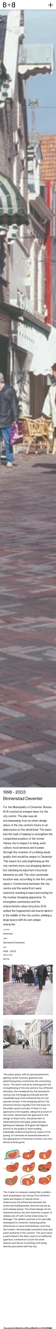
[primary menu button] (50, 5)
